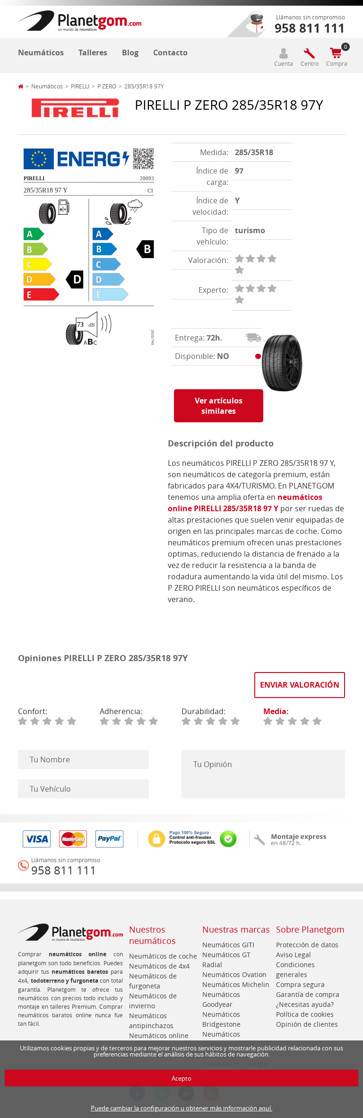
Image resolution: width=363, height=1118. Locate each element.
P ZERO (106, 86)
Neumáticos (41, 52)
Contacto (170, 52)
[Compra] (335, 53)
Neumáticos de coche (163, 956)
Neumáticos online (159, 1035)
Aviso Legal (293, 954)
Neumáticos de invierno (153, 1000)
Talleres (92, 52)
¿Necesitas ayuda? (305, 1004)
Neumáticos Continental (221, 1039)
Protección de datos (307, 944)
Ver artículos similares (218, 405)
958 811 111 (63, 870)
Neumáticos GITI (228, 944)
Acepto (181, 1078)
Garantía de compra (307, 994)
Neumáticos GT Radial (226, 959)
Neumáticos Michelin (235, 984)
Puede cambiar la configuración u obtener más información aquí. (181, 1108)
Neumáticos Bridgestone (221, 1019)
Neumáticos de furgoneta (153, 980)
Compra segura (300, 984)
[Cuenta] (283, 53)
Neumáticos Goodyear (221, 999)
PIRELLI (80, 86)
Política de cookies (305, 1014)
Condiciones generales (295, 969)
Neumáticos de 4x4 (159, 965)
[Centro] (309, 53)
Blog (130, 52)
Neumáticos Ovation (234, 974)
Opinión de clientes (307, 1024)
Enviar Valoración (299, 685)
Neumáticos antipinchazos (151, 1020)
